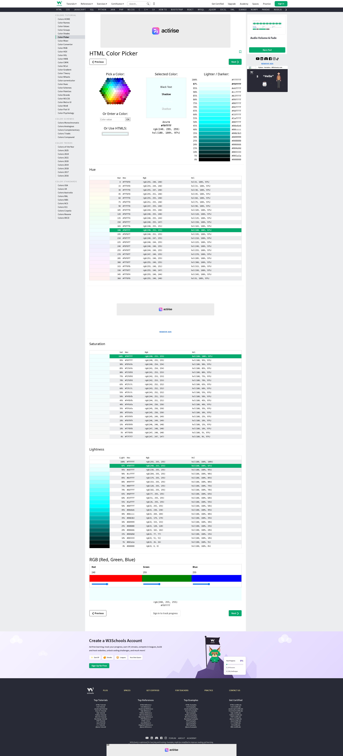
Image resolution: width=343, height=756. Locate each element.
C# (153, 9)
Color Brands (64, 95)
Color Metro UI (64, 102)
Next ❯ (235, 61)
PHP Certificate (236, 717)
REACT (190, 9)
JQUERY (212, 9)
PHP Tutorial (100, 721)
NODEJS (278, 9)
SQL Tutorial (100, 713)
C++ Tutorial (101, 725)
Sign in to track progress (165, 613)
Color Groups (64, 30)
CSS (68, 9)
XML (233, 9)
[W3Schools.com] (90, 692)
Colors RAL (63, 196)
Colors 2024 (63, 154)
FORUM (172, 738)
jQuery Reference (146, 727)
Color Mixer (63, 40)
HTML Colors (145, 721)
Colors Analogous (66, 126)
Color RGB (62, 48)
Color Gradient (64, 69)
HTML (59, 9)
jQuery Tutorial (101, 727)
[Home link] (59, 3)
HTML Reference (145, 705)
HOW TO (163, 9)
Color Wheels (64, 77)
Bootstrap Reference (146, 717)
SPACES (127, 690)
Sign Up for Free (99, 665)
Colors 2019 (63, 164)
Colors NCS (63, 203)
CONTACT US (234, 690)
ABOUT (181, 738)
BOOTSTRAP (177, 9)
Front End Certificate (236, 711)
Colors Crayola (64, 210)
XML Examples (191, 725)
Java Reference (146, 723)
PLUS (105, 690)
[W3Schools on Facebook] (270, 59)
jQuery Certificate (236, 719)
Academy (244, 3)
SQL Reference (146, 711)
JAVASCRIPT (80, 9)
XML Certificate (236, 727)
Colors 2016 (63, 175)
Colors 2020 (63, 161)
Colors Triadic (64, 133)
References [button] (86, 3)
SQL (92, 9)
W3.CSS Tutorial (100, 717)
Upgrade (232, 3)
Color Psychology (66, 113)
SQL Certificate (236, 713)
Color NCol (63, 66)
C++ (146, 9)
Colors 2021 (63, 157)
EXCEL (223, 9)
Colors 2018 (63, 168)
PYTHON (102, 9)
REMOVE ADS (165, 332)
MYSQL (201, 9)
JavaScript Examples (191, 709)
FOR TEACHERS (181, 690)
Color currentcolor (66, 80)
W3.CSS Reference (145, 715)
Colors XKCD (63, 217)
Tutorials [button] (70, 3)
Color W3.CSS (64, 98)
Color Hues (63, 84)
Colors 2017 (63, 172)
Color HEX (62, 51)
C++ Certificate (236, 723)
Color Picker (63, 37)
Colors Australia (65, 192)
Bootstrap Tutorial (100, 719)
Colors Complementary (68, 130)
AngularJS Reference (146, 725)
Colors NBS (63, 199)
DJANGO (243, 9)
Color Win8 (63, 105)
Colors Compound (66, 137)
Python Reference (146, 713)
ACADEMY (191, 738)
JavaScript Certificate (235, 709)
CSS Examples (191, 707)
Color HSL (62, 55)
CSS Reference (146, 707)
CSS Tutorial (100, 707)
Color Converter (65, 44)
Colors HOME (64, 19)
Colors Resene (64, 214)
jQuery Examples (191, 727)
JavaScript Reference (145, 709)
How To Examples (191, 711)
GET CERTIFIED (152, 690)
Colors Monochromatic (68, 122)
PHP (121, 9)
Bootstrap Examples (191, 719)
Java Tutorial (100, 723)
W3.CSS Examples (191, 717)
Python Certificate (236, 715)
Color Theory (64, 73)
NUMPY (254, 9)
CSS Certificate (236, 707)
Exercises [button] (101, 3)
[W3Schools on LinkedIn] (261, 59)
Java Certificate (235, 721)
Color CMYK (63, 62)
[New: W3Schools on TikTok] (277, 59)
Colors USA (63, 185)
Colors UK (62, 189)
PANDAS (266, 9)
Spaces (255, 3)
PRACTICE (208, 690)
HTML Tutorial (101, 705)
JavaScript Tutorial (100, 709)
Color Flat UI (64, 109)
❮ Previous (98, 61)
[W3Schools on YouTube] (258, 59)
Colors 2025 (63, 150)
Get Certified (218, 3)
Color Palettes (64, 91)
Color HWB (63, 58)
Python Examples (191, 715)
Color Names (64, 22)
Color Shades (64, 33)
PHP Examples (191, 721)
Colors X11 (63, 207)
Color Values (63, 26)
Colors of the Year (66, 146)
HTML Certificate (235, 705)
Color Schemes (65, 87)
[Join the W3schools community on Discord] (266, 59)
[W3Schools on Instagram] (274, 59)
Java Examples (191, 723)
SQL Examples (191, 713)
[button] (148, 3)
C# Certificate (235, 725)
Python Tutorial (100, 715)
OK (127, 119)
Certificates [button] (117, 3)
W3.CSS (131, 9)
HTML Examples (191, 705)
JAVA (112, 9)
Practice (267, 3)
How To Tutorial (100, 711)
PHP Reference (146, 719)
